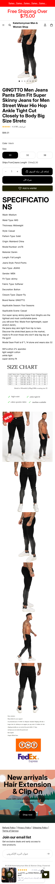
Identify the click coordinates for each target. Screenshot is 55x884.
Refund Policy (9, 827)
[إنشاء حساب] (48, 854)
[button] (13, 127)
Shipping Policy (40, 827)
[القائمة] (3, 25)
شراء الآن (27, 180)
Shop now (27, 814)
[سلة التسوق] (51, 25)
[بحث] (9, 25)
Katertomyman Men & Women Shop (27, 866)
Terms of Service (10, 831)
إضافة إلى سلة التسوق (39, 171)
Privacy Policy (24, 827)
